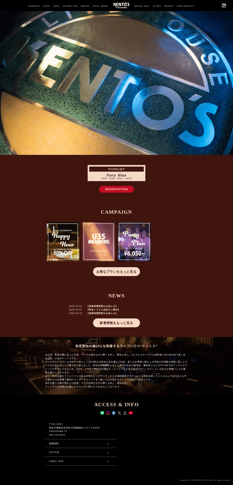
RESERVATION (116, 189)
